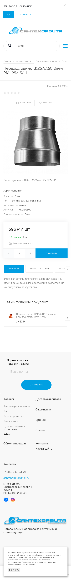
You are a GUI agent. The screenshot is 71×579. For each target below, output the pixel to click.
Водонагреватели (13, 416)
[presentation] (68, 269)
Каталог (8, 399)
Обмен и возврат (14, 443)
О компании (43, 409)
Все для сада (10, 421)
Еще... (6, 433)
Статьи (40, 430)
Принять (14, 569)
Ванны (7, 411)
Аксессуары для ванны (16, 406)
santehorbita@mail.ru (16, 477)
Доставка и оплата (48, 399)
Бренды (41, 419)
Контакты (42, 443)
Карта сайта (44, 448)
